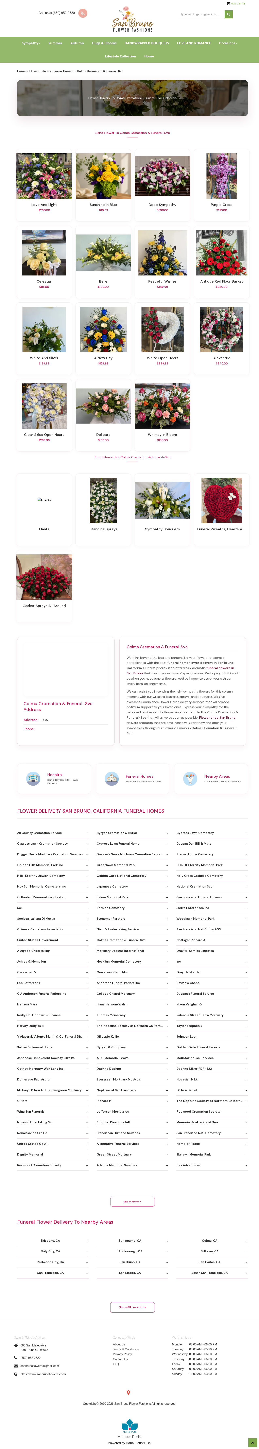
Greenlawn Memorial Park (116, 865)
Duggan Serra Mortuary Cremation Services (50, 854)
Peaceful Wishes (162, 281)
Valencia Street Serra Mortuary (200, 1015)
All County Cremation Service (39, 833)
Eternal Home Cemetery (195, 854)
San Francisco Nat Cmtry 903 (198, 929)
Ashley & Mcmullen (31, 962)
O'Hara (22, 1101)
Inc (178, 962)
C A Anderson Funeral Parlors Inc (41, 994)
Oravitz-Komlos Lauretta (195, 951)
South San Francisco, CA (209, 1273)
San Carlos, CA (209, 1262)
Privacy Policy (122, 1354)
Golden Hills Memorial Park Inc (40, 865)
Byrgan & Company (111, 1047)
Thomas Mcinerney (111, 1015)
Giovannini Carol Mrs (112, 972)
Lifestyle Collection (120, 56)
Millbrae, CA (210, 1251)
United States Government (37, 940)
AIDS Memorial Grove (113, 1058)
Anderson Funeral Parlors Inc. (118, 983)
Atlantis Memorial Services (117, 1165)
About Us (119, 1344)
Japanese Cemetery (112, 886)
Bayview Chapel (188, 983)
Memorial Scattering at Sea (197, 1122)
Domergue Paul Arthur (34, 1079)
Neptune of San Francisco (116, 1090)
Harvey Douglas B (30, 1026)
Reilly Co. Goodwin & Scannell (39, 1015)
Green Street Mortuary (114, 1154)
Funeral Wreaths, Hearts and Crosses (221, 529)
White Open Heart (162, 358)
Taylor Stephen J (189, 1026)
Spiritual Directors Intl (113, 1122)
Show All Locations (132, 1307)
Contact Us (120, 1359)
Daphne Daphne (109, 1069)
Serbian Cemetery (111, 908)
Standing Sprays (103, 529)
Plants (44, 529)
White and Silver (44, 358)
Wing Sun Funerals (31, 1112)
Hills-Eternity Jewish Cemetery (41, 876)
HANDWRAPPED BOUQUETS (147, 43)
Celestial (44, 281)
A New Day (103, 358)
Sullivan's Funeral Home (35, 1047)
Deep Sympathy (162, 204)
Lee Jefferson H (29, 983)
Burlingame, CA (130, 1241)
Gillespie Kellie (108, 1037)
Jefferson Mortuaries (113, 1112)
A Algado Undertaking (33, 951)
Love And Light (44, 204)
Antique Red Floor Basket (221, 281)
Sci (19, 908)
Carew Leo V (26, 972)
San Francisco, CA (50, 1273)
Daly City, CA (50, 1251)
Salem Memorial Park (112, 897)
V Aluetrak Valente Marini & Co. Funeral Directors (53, 1037)
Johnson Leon (186, 1037)
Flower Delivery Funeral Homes (51, 71)
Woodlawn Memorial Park (195, 919)
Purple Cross (221, 204)
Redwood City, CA (50, 1262)
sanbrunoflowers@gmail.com (39, 1365)
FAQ (116, 1364)
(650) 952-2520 (30, 1357)
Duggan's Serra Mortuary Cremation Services (131, 854)
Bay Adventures (188, 1165)
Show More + (132, 1201)
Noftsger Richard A (190, 940)
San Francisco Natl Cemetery (198, 1133)
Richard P (104, 1101)
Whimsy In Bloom (162, 434)
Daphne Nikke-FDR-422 (194, 1069)
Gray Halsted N (188, 972)
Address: (30, 720)
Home (149, 56)
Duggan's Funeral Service (195, 994)
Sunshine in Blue (103, 204)
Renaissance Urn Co (32, 1133)
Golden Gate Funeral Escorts (198, 1047)
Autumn (77, 43)
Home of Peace (188, 1144)
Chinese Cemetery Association (41, 929)
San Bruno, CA (130, 1262)
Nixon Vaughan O (189, 1004)
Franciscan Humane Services (118, 1133)
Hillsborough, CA (130, 1251)
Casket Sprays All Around (44, 605)
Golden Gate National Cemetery (121, 876)
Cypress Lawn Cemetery (195, 833)
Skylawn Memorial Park (193, 1154)
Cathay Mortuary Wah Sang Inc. (40, 1069)
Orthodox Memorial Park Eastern (42, 897)
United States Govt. (32, 1144)
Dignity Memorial (30, 1154)
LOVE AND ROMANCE (194, 43)
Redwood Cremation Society (198, 1112)
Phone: (29, 729)
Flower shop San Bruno (217, 717)
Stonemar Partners (111, 919)
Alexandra (221, 358)
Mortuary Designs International (120, 951)
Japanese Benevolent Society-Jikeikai (46, 1058)
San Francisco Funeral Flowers (199, 897)
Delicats (103, 434)
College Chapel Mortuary (116, 994)
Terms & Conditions (126, 1349)
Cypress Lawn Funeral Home (118, 844)
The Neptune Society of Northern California (130, 1026)
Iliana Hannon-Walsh (112, 1004)
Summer (55, 43)
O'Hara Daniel (186, 1090)
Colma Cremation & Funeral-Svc (121, 940)
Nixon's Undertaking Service (118, 929)
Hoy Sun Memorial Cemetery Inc (41, 886)
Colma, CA (209, 1241)
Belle (103, 281)
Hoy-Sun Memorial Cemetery (119, 962)
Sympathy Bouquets (162, 529)
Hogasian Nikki (187, 1079)
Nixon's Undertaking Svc (35, 1122)
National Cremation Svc (194, 886)
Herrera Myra (27, 1004)
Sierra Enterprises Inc (192, 908)
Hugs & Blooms (104, 43)
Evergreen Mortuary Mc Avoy (118, 1079)
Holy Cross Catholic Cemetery (199, 876)
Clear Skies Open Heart (44, 434)
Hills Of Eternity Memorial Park (199, 865)
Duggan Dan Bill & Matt (193, 844)
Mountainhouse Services (195, 1058)
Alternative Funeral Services (118, 1144)
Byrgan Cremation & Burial (117, 833)
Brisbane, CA (50, 1241)
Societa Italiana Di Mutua (36, 919)
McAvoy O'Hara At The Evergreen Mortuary (49, 1090)
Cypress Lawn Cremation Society (42, 844)
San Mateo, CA (130, 1273)
